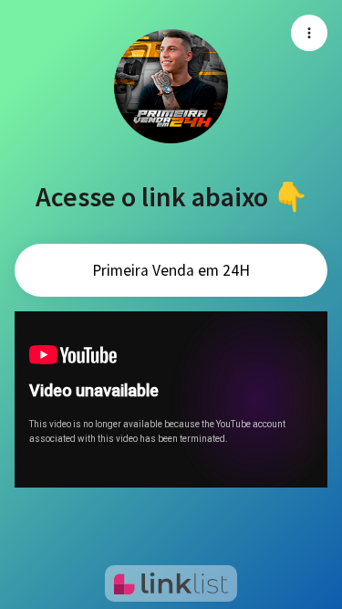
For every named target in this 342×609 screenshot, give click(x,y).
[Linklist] (171, 583)
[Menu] (309, 33)
